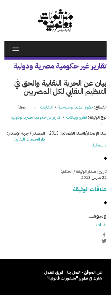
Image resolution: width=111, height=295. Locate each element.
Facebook (104, 234)
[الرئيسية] (55, 20)
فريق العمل (53, 272)
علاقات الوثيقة (90, 189)
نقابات (101, 225)
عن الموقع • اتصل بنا (84, 272)
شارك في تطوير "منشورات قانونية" (74, 278)
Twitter (104, 241)
